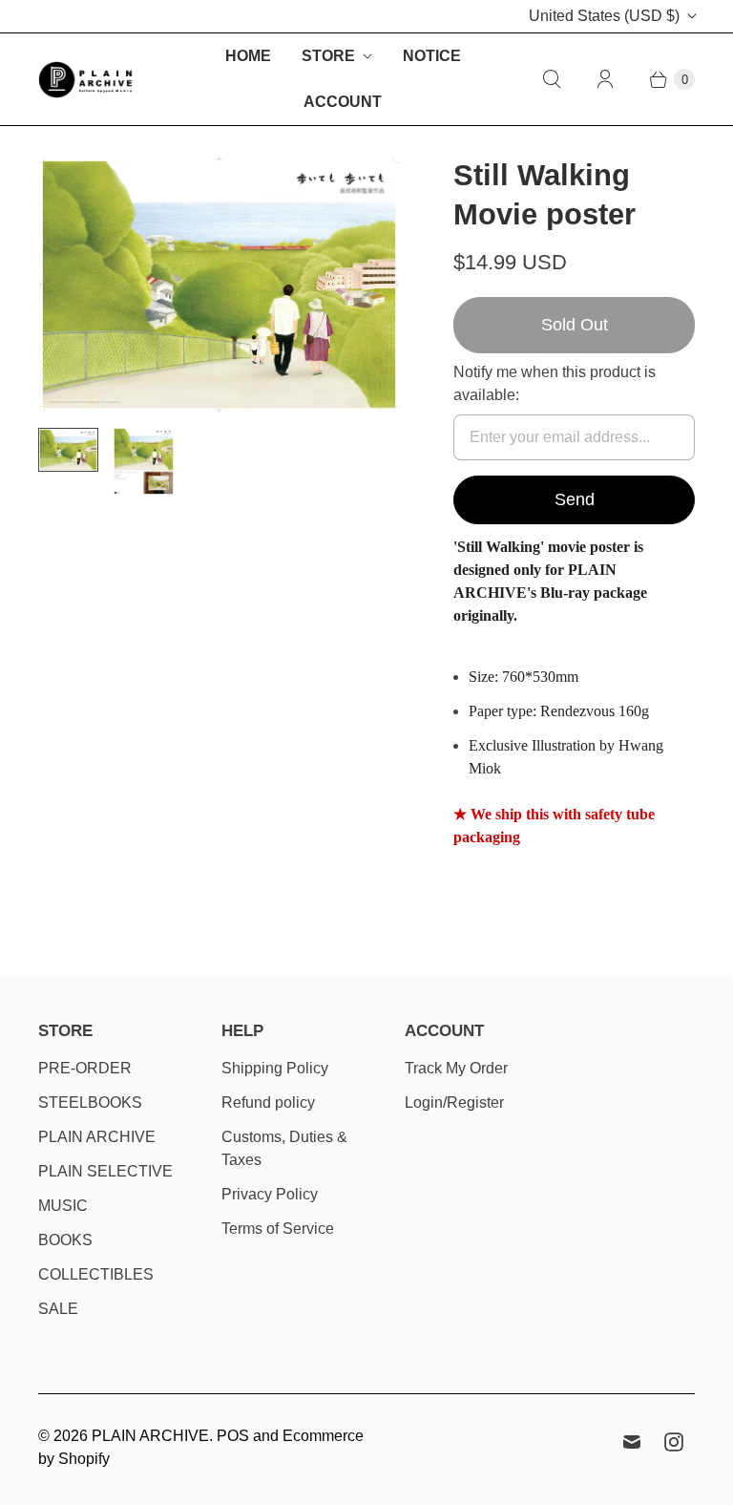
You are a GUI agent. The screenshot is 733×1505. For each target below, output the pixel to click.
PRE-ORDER (85, 1068)
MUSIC (63, 1206)
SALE (58, 1309)
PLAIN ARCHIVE (97, 1137)
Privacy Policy (269, 1194)
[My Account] (605, 79)
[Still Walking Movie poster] (219, 285)
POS (233, 1436)
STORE (328, 56)
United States (604, 16)
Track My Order (456, 1068)
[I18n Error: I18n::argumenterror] (68, 449)
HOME (248, 56)
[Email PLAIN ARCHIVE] (632, 1442)
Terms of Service (277, 1228)
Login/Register (454, 1102)
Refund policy (268, 1102)
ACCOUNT (343, 102)
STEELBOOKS (90, 1102)
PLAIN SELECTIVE (105, 1171)
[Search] (551, 79)
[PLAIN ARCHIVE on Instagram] (674, 1442)
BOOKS (65, 1240)
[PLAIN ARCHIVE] (86, 79)
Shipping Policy (274, 1068)
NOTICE (432, 56)
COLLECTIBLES (96, 1274)
